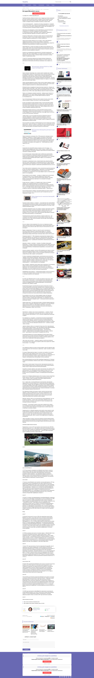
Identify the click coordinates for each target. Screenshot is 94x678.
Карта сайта (47, 653)
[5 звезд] (26, 616)
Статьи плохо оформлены (63, 17)
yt (62, 677)
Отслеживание (41, 5)
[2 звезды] (23, 616)
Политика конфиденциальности (31, 653)
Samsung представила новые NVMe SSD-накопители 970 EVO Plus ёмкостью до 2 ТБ (26, 631)
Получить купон (47, 661)
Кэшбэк (29, 5)
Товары (53, 5)
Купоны (24, 5)
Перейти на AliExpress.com (39, 13)
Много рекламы (61, 20)
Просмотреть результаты (64, 25)
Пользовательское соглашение (40, 653)
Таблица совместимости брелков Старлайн (63, 47)
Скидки (47, 5)
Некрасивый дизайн (62, 21)
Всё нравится (60, 15)
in (68, 677)
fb (64, 677)
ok (60, 677)
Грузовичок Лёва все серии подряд (63, 278)
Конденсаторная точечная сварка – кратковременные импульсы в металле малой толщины (63, 208)
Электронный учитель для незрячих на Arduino (64, 36)
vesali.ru (25, 1)
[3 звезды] (24, 616)
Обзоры (34, 5)
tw (66, 677)
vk (70, 677)
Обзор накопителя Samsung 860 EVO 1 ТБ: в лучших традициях (42, 630)
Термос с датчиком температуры (63, 137)
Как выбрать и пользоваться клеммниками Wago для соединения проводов (64, 179)
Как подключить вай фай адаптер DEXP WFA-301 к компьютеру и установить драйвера (63, 59)
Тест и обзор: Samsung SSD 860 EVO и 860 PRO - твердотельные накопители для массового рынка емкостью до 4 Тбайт (34, 631)
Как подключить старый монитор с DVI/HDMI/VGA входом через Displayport (63, 164)
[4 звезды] (25, 616)
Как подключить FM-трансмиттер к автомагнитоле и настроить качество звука (64, 95)
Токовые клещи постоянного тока (63, 150)
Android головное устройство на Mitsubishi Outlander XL (50, 630)
